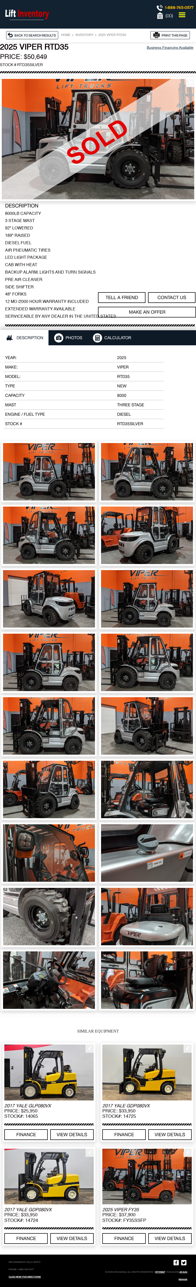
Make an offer (147, 312)
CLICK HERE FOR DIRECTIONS (25, 1277)
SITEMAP (160, 1272)
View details (72, 1134)
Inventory (84, 35)
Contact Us (171, 297)
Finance (26, 1134)
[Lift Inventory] (26, 25)
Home (65, 35)
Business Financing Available (170, 47)
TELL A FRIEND (122, 297)
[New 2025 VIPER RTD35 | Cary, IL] (98, 139)
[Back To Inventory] (33, 35)
